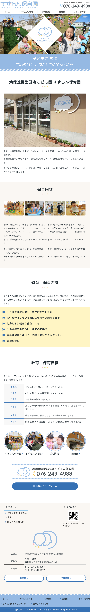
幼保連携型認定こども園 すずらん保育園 (42, 609)
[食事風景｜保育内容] (76, 213)
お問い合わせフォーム (46, 486)
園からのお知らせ (15, 522)
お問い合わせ (79, 11)
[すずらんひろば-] (34, 441)
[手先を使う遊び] (55, 213)
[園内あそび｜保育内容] (14, 213)
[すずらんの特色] (14, 441)
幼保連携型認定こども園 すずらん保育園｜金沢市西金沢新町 (19, 4)
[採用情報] (55, 441)
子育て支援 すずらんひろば (16, 515)
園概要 (62, 11)
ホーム (7, 11)
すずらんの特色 (26, 11)
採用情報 (46, 11)
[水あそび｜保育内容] (34, 213)
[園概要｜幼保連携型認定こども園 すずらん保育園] (75, 441)
